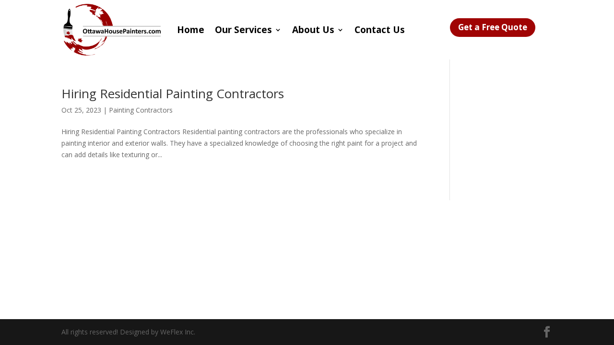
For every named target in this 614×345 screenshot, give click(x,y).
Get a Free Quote (492, 27)
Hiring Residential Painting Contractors (172, 93)
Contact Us (379, 29)
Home (190, 29)
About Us (313, 29)
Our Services (243, 29)
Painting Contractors (141, 110)
